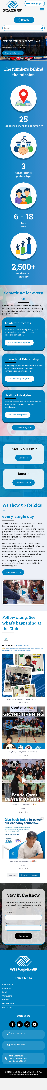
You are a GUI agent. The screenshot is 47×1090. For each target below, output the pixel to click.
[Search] (41, 28)
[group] (23, 121)
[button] (17, 58)
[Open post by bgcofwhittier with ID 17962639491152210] (23, 837)
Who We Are (7, 984)
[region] (23, 46)
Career (5, 999)
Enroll (4, 992)
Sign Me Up (23, 936)
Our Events (7, 996)
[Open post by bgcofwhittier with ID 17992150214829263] (23, 780)
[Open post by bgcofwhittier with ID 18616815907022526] (23, 675)
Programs (6, 988)
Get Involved (8, 1003)
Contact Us (7, 1007)
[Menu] (42, 9)
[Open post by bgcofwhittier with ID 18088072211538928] (23, 727)
